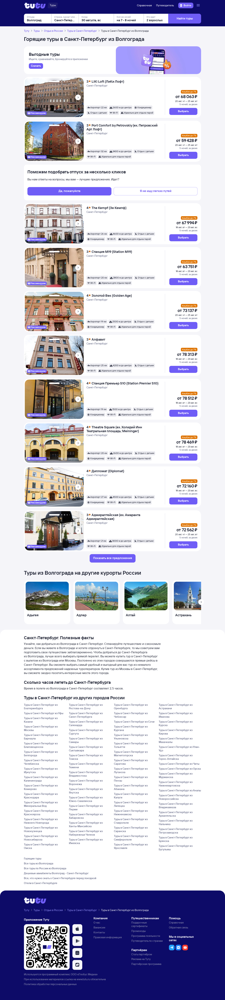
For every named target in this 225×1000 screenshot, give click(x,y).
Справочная (144, 5)
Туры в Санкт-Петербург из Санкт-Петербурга (86, 715)
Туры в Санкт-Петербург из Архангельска (175, 813)
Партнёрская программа (146, 964)
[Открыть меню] (198, 5)
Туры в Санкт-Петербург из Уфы (43, 713)
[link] (36, 66)
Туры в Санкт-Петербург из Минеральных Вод (41, 804)
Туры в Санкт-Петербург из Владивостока (86, 773)
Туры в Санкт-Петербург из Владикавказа (175, 805)
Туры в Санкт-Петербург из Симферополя (131, 837)
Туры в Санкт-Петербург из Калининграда (41, 778)
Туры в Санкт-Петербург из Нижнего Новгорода (41, 821)
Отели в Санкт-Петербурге (40, 883)
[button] (183, 111)
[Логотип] (35, 5)
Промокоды (138, 931)
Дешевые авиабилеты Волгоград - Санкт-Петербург (56, 873)
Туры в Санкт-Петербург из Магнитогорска (131, 753)
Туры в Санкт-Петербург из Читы (179, 763)
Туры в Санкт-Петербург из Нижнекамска (131, 812)
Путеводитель (165, 5)
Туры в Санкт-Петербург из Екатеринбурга (41, 706)
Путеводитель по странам (147, 940)
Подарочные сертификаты (139, 924)
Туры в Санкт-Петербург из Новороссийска (175, 797)
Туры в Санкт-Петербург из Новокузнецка (41, 829)
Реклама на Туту (141, 959)
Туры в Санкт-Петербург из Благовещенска (41, 745)
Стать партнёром (141, 954)
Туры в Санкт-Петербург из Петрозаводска (175, 830)
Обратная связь (178, 927)
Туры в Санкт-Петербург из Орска (180, 768)
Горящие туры (32, 858)
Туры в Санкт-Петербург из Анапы (180, 790)
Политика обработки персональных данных (50, 984)
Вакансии (99, 927)
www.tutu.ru (83, 979)
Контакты (99, 932)
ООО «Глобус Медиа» (84, 974)
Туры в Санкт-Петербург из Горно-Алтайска (175, 757)
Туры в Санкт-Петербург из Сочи (134, 721)
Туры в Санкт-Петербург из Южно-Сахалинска (86, 799)
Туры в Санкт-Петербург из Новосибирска (41, 837)
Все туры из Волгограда (38, 863)
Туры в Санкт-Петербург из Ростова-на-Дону (86, 706)
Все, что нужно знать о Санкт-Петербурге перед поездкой (60, 878)
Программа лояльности (145, 936)
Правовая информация (108, 937)
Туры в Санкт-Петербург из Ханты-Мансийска (86, 824)
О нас (97, 922)
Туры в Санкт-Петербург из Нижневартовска (175, 783)
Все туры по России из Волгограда (45, 868)
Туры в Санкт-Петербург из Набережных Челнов (86, 832)
